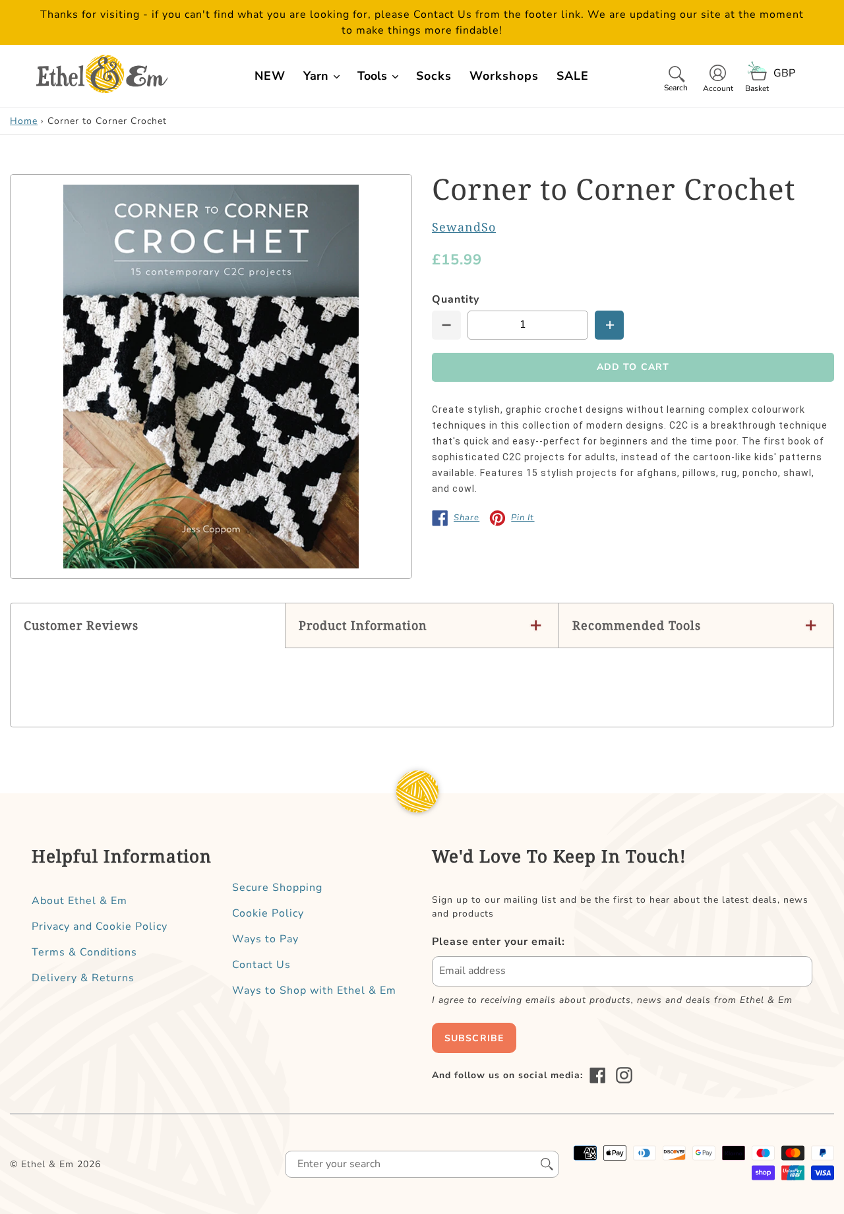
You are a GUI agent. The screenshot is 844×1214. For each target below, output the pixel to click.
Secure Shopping (277, 887)
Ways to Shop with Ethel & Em (314, 990)
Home (24, 121)
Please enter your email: (498, 941)
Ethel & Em (47, 1164)
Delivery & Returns (83, 978)
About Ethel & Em (79, 901)
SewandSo (464, 227)
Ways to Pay (265, 939)
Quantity (455, 299)
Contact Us (261, 964)
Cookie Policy (268, 913)
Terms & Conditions (84, 952)
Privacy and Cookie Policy (99, 926)
